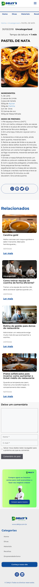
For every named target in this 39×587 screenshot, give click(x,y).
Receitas (7, 551)
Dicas (14, 14)
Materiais (25, 14)
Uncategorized (14, 23)
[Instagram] (17, 574)
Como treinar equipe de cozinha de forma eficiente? (18, 281)
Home (5, 14)
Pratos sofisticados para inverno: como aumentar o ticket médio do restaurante (18, 375)
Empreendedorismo (12, 556)
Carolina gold (10, 235)
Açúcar (12, 104)
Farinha (11, 106)
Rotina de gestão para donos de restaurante (19, 327)
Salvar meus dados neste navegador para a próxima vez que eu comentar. (20, 449)
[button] (12, 189)
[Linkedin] (22, 574)
